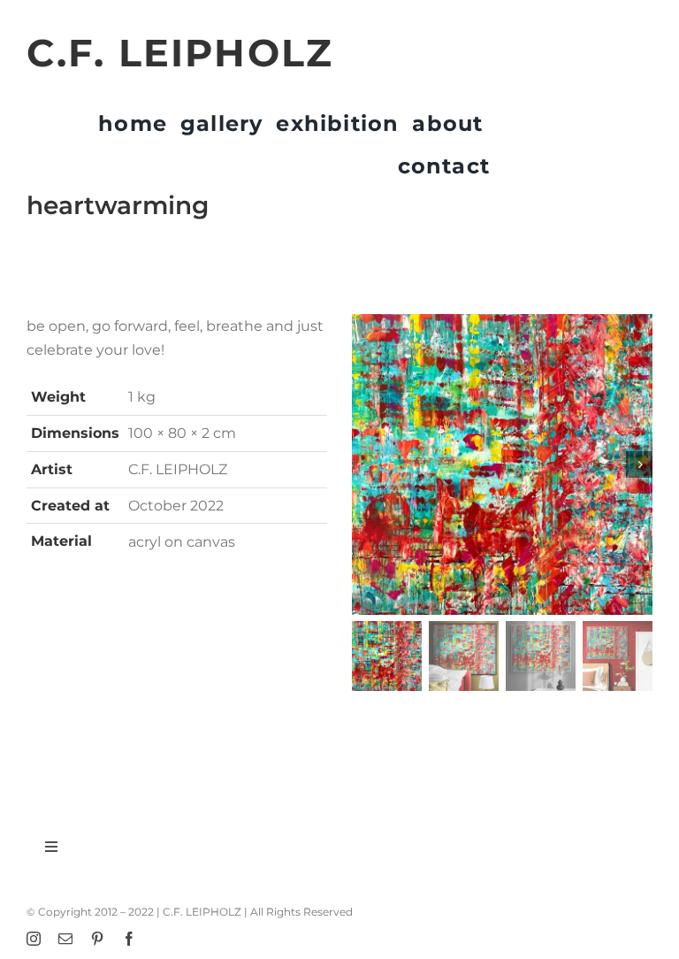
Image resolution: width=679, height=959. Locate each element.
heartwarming (118, 205)
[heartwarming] (502, 464)
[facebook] (129, 939)
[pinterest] (97, 939)
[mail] (65, 939)
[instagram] (34, 939)
